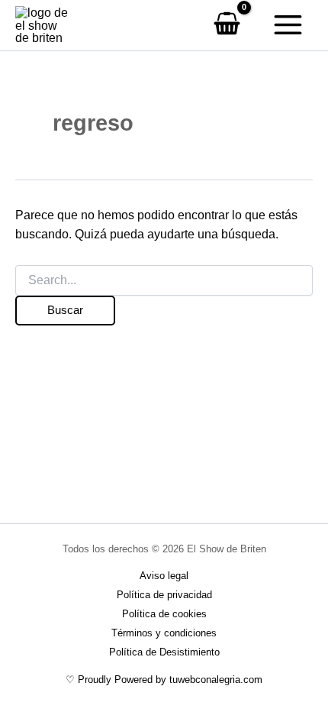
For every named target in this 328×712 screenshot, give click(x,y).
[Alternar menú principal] (287, 25)
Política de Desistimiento (164, 652)
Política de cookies (164, 614)
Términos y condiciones (164, 633)
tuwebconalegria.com (215, 679)
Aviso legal (164, 575)
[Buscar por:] (164, 280)
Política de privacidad (164, 594)
